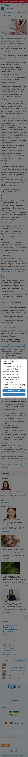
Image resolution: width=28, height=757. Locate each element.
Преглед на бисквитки (14, 390)
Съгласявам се (13, 394)
